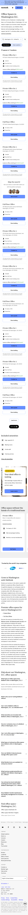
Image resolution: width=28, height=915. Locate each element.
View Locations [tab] (16, 45)
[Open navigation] (25, 7)
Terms (7, 898)
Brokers (3, 852)
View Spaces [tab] (6, 45)
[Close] (26, 3)
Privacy (3, 898)
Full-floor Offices (7, 616)
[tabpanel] (14, 235)
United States (18, 822)
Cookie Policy (14, 898)
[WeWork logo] (4, 7)
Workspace (3, 822)
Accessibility (14, 899)
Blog (2, 844)
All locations (4, 883)
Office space (10, 822)
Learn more (14, 3)
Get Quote (13, 549)
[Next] (3, 2)
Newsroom (4, 842)
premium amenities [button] (6, 33)
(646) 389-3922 (5, 887)
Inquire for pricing (7, 523)
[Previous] (2, 2)
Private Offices (7, 613)
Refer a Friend (4, 856)
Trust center (4, 846)
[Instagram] (14, 827)
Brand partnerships (6, 860)
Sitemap (21, 899)
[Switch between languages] (12, 7)
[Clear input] (21, 39)
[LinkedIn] (25, 827)
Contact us (4, 867)
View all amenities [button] (7, 459)
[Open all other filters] (25, 39)
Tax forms (3, 873)
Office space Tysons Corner (8, 815)
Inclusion (3, 838)
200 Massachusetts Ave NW (17, 621)
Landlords (3, 854)
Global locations (5, 834)
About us (3, 836)
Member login (4, 869)
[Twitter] (19, 827)
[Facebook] (8, 827)
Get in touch (14, 196)
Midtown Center (5, 621)
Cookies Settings (5, 899)
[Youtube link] (2, 827)
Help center (4, 871)
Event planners (5, 858)
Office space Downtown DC (9, 809)
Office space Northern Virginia (9, 812)
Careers (3, 840)
